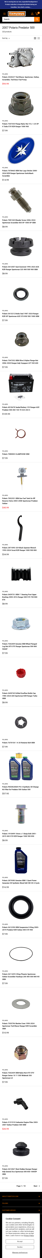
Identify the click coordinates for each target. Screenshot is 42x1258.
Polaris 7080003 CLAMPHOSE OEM (15, 454)
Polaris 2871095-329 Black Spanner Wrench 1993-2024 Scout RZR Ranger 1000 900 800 (19, 549)
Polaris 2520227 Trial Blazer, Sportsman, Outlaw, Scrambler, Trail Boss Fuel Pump (20, 78)
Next (35, 1186)
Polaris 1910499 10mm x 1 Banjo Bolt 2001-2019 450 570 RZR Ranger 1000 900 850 (19, 835)
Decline (20, 1247)
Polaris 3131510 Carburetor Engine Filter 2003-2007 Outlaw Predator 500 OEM (20, 1123)
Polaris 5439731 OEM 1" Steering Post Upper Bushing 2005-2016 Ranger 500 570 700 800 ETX (19, 597)
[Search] (37, 19)
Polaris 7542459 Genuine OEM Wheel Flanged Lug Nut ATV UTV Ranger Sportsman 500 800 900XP (19, 646)
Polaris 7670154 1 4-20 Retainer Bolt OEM (18, 743)
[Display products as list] (39, 38)
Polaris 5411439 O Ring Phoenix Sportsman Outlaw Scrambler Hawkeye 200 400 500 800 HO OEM (20, 976)
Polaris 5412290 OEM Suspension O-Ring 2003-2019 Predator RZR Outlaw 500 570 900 (20, 928)
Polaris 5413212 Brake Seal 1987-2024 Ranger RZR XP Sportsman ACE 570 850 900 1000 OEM (20, 315)
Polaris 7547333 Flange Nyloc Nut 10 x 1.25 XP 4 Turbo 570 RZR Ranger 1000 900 (20, 125)
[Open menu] (4, 14)
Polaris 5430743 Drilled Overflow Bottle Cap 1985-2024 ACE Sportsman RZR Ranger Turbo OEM (19, 695)
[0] (36, 13)
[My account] (32, 14)
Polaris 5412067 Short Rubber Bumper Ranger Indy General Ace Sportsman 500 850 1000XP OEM (19, 1171)
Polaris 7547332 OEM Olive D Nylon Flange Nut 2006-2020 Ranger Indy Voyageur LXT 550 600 (20, 361)
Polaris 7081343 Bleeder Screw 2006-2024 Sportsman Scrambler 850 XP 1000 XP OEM (19, 221)
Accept (20, 1241)
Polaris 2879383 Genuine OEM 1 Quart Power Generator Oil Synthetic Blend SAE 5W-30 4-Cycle (20, 882)
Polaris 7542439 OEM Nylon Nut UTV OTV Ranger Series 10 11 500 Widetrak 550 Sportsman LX (18, 1075)
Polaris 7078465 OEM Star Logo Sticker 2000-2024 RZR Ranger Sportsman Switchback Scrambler (19, 173)
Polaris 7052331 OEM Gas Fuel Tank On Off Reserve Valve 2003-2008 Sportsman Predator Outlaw (20, 501)
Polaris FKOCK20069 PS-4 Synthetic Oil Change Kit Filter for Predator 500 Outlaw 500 (20, 788)
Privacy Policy (29, 1236)
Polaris (5, 74)
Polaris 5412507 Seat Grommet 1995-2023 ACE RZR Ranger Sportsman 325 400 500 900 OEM (20, 268)
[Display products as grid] (35, 38)
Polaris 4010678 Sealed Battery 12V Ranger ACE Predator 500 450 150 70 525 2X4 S (20, 408)
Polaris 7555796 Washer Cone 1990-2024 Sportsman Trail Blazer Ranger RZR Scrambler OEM (19, 1026)
